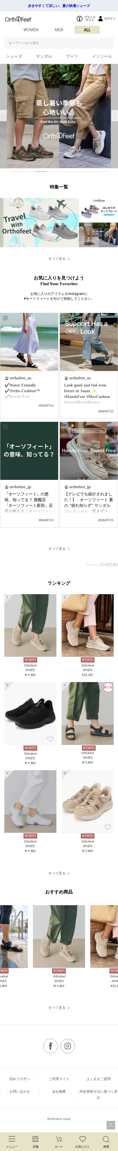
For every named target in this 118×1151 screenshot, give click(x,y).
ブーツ (72, 56)
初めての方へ (19, 1079)
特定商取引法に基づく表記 (98, 1094)
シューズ (14, 56)
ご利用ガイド (59, 1079)
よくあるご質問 (98, 1079)
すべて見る (57, 259)
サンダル (44, 56)
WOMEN (30, 30)
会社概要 (59, 1092)
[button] (114, 115)
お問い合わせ (19, 1092)
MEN (59, 30)
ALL (87, 30)
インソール (102, 56)
